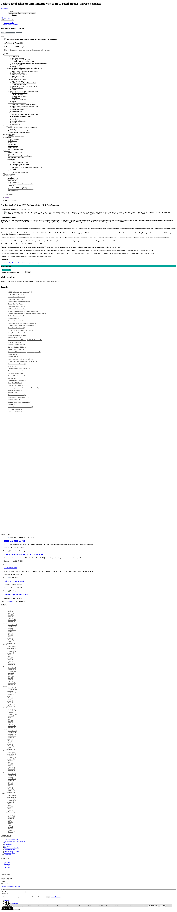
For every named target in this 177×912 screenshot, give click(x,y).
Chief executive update (16, 294)
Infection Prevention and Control (21, 116)
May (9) (10, 699)
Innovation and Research (16, 344)
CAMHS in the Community (20, 96)
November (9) (12, 711)
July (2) (10, 822)
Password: (5, 893)
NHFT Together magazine (16, 136)
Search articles (6, 272)
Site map (14, 15)
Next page (12, 601)
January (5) (11, 684)
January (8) (11, 643)
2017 (5, 794)
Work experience (13, 146)
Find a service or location (11, 55)
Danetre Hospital (17, 64)
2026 (5, 608)
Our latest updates (9, 134)
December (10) (12, 731)
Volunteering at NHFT (14, 190)
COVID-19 (12, 378)
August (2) (11, 694)
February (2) (11, 641)
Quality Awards (13, 354)
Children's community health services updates (22, 361)
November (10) (12, 689)
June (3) (10, 805)
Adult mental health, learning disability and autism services (25, 68)
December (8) (12, 688)
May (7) (10, 658)
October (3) (11, 649)
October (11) (11, 712)
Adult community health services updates (21, 359)
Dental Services (13, 318)
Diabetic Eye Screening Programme (19, 301)
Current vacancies (13, 139)
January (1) (11, 812)
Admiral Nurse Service (18, 81)
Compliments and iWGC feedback (19, 368)
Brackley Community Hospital (21, 60)
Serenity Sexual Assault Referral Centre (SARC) (26, 104)
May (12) (11, 615)
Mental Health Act (17, 166)
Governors (11, 185)
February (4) (11, 663)
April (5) (10, 616)
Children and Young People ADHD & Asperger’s (23, 311)
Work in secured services (15, 149)
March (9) (11, 789)
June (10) (11, 676)
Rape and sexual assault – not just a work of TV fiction (23, 554)
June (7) (10, 697)
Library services (16, 117)
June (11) (10, 741)
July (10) (10, 654)
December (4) (12, 774)
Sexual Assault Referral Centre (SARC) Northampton (25, 340)
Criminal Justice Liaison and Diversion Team (25, 106)
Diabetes (11, 404)
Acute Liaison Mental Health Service (22, 69)
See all (14, 66)
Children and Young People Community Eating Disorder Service (28, 313)
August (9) (11, 673)
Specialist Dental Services (16, 297)
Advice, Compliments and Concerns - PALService (23, 127)
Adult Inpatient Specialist (19, 74)
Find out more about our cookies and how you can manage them (131, 905)
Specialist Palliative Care (16, 306)
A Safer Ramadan (10, 568)
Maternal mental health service (18, 385)
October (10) (12, 671)
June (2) (10, 656)
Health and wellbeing (15, 373)
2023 (5, 666)
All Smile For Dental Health (14, 581)
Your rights (11, 159)
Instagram (7, 864)
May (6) (10, 678)
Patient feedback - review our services (19, 132)
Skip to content (5, 18)
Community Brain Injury (19, 84)
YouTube (7, 867)
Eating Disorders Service (16, 332)
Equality (14, 161)
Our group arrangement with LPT (21, 172)
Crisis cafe (12, 366)
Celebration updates (15, 409)
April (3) (10, 722)
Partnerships (11, 170)
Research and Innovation (19, 121)
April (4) (10, 659)
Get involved (8, 175)
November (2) (12, 797)
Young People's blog (15, 383)
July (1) (10, 803)
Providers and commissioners (16, 157)
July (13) (10, 611)
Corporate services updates (17, 395)
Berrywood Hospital (18, 58)
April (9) (10, 679)
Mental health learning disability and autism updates (24, 352)
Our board (11, 154)
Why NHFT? (12, 142)
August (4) (11, 610)
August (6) (11, 631)
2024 (5, 645)
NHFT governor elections (19, 187)
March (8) (11, 618)
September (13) (12, 714)
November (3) (12, 775)
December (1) (12, 815)
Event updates (13, 356)
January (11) (11, 621)
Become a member (13, 182)
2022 (5, 686)
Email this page (35, 262)
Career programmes (15, 390)
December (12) (12, 709)
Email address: (6, 891)
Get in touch (8, 126)
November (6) (12, 754)
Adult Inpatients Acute (15, 321)
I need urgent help (9, 174)
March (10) (11, 767)
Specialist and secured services (17, 103)
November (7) (12, 626)
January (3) (11, 664)
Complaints (11, 129)
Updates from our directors (17, 380)
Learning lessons (14, 342)
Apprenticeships (13, 147)
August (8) (11, 716)
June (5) (10, 719)
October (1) (11, 798)
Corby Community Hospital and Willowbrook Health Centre (29, 63)
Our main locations (13, 56)
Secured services (14, 337)
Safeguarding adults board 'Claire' (16, 594)
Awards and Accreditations (17, 364)
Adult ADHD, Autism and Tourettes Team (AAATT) (27, 71)
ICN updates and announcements (18, 397)
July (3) (10, 782)
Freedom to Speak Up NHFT (20, 164)
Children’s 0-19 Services (19, 99)
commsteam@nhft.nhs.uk (52, 281)
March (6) (11, 661)
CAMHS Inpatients (17, 94)
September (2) (12, 779)
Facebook (7, 862)
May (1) (10, 807)
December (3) (12, 795)
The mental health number (16, 376)
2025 (5, 623)
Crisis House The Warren (16, 328)
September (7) (12, 630)
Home (6, 53)
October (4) (11, 691)
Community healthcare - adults (17, 79)
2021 (5, 707)
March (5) (11, 746)
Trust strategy (13, 392)
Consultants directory (14, 124)
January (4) (11, 727)
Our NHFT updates (15, 411)
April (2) (10, 638)
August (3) (11, 780)
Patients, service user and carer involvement (20, 189)
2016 (5, 813)
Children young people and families (19, 402)
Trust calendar (12, 180)
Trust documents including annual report (20, 156)
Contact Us (19, 262)
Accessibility (4, 8)
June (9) (10, 635)
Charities (10, 177)
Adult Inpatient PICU (18, 76)
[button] (7, 905)
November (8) (12, 732)
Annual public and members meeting (22, 184)
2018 (5, 772)
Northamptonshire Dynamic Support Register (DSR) (27, 167)
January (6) (11, 706)
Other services (12, 113)
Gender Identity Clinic (18, 109)
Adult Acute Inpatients (18, 73)
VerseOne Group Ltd (14, 909)
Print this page (26, 262)
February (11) (12, 683)
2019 (5, 750)
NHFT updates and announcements (16, 256)
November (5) (12, 669)
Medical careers (12, 141)
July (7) (10, 633)
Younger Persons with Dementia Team (20, 330)
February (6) (11, 747)
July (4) (10, 674)
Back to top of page (10, 262)
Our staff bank (12, 144)
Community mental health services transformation (23, 387)
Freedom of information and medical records (21, 131)
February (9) (11, 704)
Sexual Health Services (16, 349)
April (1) (10, 808)
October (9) (11, 755)
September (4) (12, 651)
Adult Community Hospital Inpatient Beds (24, 83)
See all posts (4, 259)
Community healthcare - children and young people (23, 91)
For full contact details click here (10, 886)
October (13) (12, 734)
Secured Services (17, 111)
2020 (5, 729)
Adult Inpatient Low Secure (20, 108)
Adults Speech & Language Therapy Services (25, 86)
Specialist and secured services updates (39, 256)
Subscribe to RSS (6, 534)
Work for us (7, 137)
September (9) (12, 736)
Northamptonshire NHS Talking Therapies (22, 323)
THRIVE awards (13, 179)
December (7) (12, 646)
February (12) (12, 620)
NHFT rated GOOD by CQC (14, 541)
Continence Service (17, 88)
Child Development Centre (19, 93)
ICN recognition (14, 399)
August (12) (11, 759)
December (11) (12, 625)
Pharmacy (15, 119)
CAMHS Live (16, 98)
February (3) (11, 769)
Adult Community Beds (16, 299)
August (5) (11, 653)
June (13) (11, 613)
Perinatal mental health (15, 371)
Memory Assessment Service (17, 335)
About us (7, 151)
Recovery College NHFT (17, 347)
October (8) (11, 628)
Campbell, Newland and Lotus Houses (23, 61)
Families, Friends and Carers (20, 162)
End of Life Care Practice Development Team (25, 114)
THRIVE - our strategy (15, 152)
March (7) (11, 640)
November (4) (12, 648)
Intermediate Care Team (16, 304)
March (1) (11, 810)
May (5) (10, 636)
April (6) (10, 701)
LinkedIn (7, 865)
